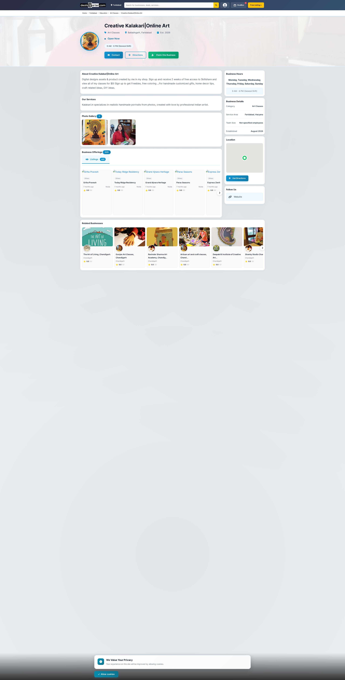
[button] (244, 158)
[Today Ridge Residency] (127, 172)
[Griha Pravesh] (96, 172)
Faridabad (93, 13)
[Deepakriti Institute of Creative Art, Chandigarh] (226, 236)
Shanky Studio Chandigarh (257, 254)
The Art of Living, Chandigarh (96, 254)
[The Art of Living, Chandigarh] (97, 236)
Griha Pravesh (89, 182)
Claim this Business (165, 55)
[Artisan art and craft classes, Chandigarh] (194, 236)
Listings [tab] (97, 159)
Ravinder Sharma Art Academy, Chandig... (157, 256)
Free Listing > (256, 5)
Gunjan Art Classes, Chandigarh (125, 256)
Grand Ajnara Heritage (155, 182)
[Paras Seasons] (189, 172)
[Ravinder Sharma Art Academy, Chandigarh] (162, 236)
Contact (116, 55)
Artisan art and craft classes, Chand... (193, 256)
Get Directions (239, 178)
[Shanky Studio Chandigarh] (259, 236)
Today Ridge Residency (125, 182)
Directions (138, 55)
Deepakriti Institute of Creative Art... (227, 256)
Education (103, 13)
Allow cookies (108, 674)
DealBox (241, 4)
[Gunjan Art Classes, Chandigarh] (129, 236)
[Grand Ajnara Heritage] (158, 172)
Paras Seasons (183, 182)
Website (238, 196)
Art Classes (114, 13)
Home (84, 13)
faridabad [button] (117, 5)
